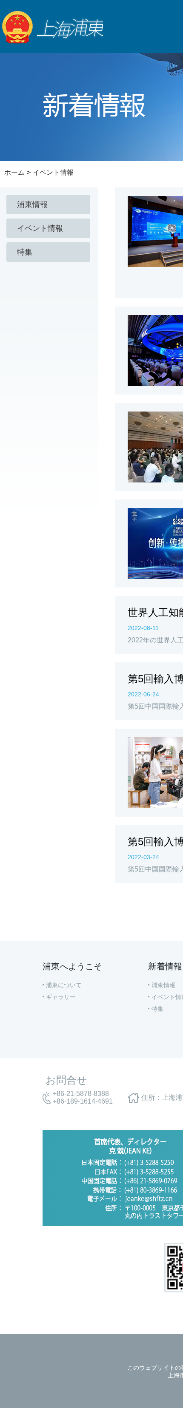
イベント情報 (53, 172)
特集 (157, 1008)
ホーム (14, 172)
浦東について (64, 985)
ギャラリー (61, 997)
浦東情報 (163, 985)
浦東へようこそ (72, 966)
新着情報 (165, 966)
